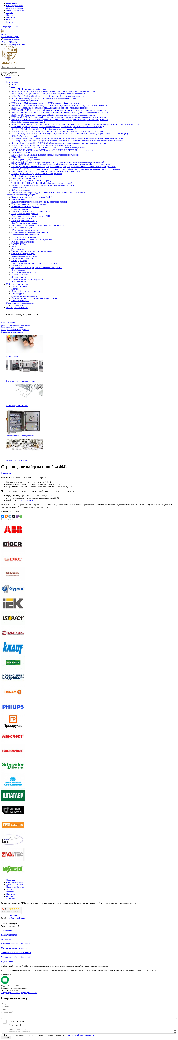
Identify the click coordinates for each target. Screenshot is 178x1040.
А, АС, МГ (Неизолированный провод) (28, 89)
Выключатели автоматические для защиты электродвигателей (39, 202)
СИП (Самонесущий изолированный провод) (31, 181)
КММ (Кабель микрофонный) (24, 136)
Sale (13, 87)
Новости (10, 15)
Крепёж (14, 289)
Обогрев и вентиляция (21, 228)
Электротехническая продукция (20, 195)
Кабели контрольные (20, 190)
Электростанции (18, 277)
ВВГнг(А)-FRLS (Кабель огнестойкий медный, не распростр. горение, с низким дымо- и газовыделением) (58, 110)
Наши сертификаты (15, 10)
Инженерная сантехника (17, 307)
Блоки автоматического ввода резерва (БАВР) (31, 197)
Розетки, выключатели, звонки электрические (31, 251)
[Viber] (17, 516)
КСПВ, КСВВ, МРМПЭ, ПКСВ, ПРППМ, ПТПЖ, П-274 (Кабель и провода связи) (48, 148)
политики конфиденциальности (79, 1035)
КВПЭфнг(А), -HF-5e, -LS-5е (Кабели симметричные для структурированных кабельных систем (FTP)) (57, 126)
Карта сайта (7, 961)
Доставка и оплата (14, 8)
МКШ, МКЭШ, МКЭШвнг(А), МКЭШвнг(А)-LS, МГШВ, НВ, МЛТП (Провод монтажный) (52, 150)
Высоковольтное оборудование (25, 206)
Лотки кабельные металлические (26, 291)
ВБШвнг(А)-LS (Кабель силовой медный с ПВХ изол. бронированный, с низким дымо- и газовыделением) (59, 105)
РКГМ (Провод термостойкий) (25, 178)
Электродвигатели (19, 275)
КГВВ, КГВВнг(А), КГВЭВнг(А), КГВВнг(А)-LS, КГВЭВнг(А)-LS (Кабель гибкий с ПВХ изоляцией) (57, 131)
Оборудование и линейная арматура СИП (30, 232)
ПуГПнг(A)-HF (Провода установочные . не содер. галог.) (37, 174)
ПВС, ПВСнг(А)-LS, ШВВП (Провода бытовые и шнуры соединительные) (45, 155)
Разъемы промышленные (22, 242)
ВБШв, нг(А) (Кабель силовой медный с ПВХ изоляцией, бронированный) (45, 103)
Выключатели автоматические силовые (29, 204)
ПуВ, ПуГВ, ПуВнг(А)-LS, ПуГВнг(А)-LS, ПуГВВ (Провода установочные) (45, 171)
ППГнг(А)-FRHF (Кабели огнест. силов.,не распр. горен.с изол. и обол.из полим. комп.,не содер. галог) (57, 162)
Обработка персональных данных (16, 952)
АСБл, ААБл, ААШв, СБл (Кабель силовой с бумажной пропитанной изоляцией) (47, 96)
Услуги (9, 12)
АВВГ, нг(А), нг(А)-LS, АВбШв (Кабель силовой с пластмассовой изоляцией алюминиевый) (53, 91)
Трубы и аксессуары (20, 300)
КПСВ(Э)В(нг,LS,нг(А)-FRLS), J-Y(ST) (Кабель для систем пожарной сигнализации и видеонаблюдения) (58, 143)
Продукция (6, 473)
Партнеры (10, 17)
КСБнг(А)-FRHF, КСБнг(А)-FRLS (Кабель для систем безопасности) (42, 145)
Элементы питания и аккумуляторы (27, 279)
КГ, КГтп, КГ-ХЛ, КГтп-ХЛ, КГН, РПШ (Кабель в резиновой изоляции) (43, 129)
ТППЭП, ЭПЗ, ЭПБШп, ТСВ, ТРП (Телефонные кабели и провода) (41, 183)
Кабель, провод (13, 82)
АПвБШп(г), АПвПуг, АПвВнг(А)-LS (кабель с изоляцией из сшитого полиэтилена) (49, 94)
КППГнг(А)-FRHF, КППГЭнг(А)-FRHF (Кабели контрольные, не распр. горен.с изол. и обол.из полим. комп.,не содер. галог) (67, 138)
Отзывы (9, 20)
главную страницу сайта (27, 500)
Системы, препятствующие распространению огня (34, 298)
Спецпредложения (14, 5)
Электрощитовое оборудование (20, 303)
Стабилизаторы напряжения (24, 256)
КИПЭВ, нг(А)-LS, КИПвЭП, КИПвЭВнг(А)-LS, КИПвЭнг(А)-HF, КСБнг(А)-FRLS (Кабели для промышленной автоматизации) (69, 134)
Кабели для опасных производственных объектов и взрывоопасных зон (43, 185)
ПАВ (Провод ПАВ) (20, 152)
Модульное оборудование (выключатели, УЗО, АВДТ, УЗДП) (38, 225)
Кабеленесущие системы (17, 284)
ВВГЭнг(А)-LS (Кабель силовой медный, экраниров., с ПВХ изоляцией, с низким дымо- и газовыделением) (59, 119)
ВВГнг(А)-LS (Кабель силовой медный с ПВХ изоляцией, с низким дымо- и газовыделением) (53, 115)
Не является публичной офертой (15, 957)
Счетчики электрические (22, 258)
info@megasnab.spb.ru (10, 992)
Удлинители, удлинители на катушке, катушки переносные (37, 263)
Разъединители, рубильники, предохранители (31, 239)
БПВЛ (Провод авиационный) (24, 101)
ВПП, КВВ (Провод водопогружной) (28, 122)
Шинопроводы (18, 270)
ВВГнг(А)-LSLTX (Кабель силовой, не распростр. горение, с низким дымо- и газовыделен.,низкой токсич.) (59, 117)
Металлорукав (17, 293)
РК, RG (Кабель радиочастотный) (26, 176)
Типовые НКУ (17, 305)
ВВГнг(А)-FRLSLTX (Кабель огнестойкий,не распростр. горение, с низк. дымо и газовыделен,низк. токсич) (59, 112)
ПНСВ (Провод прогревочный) (25, 159)
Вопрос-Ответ (8, 939)
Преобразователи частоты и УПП (26, 235)
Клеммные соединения (21, 218)
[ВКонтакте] (2, 516)
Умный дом (16, 265)
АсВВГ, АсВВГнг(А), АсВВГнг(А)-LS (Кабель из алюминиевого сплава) (43, 98)
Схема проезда (7, 77)
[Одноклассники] (6, 516)
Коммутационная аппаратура (24, 221)
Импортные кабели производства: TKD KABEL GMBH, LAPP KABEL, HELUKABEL (50, 192)
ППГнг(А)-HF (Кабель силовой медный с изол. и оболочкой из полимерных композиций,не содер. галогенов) (60, 164)
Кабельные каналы (19, 286)
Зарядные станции (19, 209)
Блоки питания (18, 199)
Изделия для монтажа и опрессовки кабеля (30, 211)
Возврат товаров (9, 935)
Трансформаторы (19, 260)
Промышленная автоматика (23, 237)
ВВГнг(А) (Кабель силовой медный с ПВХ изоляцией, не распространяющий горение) (50, 108)
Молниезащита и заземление (24, 296)
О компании (11, 3)
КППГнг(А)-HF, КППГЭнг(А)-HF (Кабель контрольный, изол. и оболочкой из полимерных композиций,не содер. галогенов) (67, 141)
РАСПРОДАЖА (18, 244)
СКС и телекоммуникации (23, 253)
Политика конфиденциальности (15, 944)
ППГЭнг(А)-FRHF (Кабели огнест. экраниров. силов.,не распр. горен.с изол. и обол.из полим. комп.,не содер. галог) (63, 166)
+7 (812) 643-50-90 (29, 992)
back (50, 495)
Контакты (10, 22)
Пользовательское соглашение (14, 948)
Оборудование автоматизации (24, 230)
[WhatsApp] (20, 516)
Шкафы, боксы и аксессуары (24, 272)
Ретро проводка (18, 249)
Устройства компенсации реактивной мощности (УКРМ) (36, 268)
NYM (13, 84)
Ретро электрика (18, 282)
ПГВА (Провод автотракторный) (26, 157)
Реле (13, 246)
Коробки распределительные (24, 223)
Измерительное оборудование (24, 213)
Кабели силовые (18, 188)
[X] (13, 516)
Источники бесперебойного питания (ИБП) (30, 216)
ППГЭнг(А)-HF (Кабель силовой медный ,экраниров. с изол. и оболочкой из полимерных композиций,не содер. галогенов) (66, 169)
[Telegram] (9, 516)
